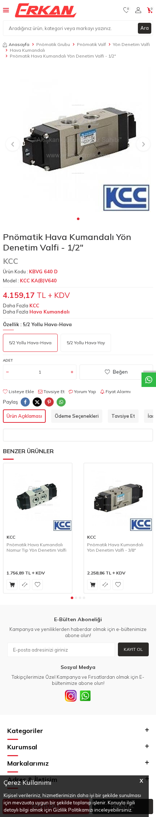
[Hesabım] (138, 10)
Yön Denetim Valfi (131, 44)
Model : (30, 280)
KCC (10, 261)
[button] (78, 219)
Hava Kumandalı (27, 50)
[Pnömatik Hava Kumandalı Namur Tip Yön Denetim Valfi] (38, 497)
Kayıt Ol (133, 649)
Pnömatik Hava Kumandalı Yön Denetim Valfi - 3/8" (115, 547)
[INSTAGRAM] (71, 696)
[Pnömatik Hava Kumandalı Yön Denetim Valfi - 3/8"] (118, 497)
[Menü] (6, 9)
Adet (8, 360)
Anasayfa (19, 44)
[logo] (46, 10)
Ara (144, 28)
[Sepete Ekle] (12, 584)
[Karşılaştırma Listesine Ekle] (24, 584)
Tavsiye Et (53, 391)
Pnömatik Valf (91, 44)
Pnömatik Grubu (53, 44)
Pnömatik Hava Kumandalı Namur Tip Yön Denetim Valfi (36, 547)
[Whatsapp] (85, 696)
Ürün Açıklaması (24, 416)
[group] (78, 140)
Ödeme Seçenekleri (77, 416)
